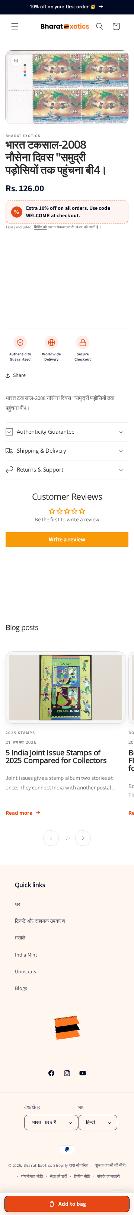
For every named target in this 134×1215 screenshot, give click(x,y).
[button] (15, 26)
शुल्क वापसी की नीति (110, 1165)
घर (17, 904)
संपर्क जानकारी (108, 1176)
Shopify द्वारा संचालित (71, 1164)
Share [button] (19, 375)
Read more (19, 812)
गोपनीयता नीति (32, 1176)
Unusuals (25, 971)
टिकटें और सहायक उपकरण (40, 921)
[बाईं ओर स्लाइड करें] (51, 838)
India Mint (26, 954)
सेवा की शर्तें (58, 1176)
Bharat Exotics (37, 1164)
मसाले (20, 937)
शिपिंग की (40, 227)
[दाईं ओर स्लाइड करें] (83, 838)
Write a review (67, 539)
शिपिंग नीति (82, 1176)
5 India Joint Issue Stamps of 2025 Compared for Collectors (56, 756)
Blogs (21, 988)
